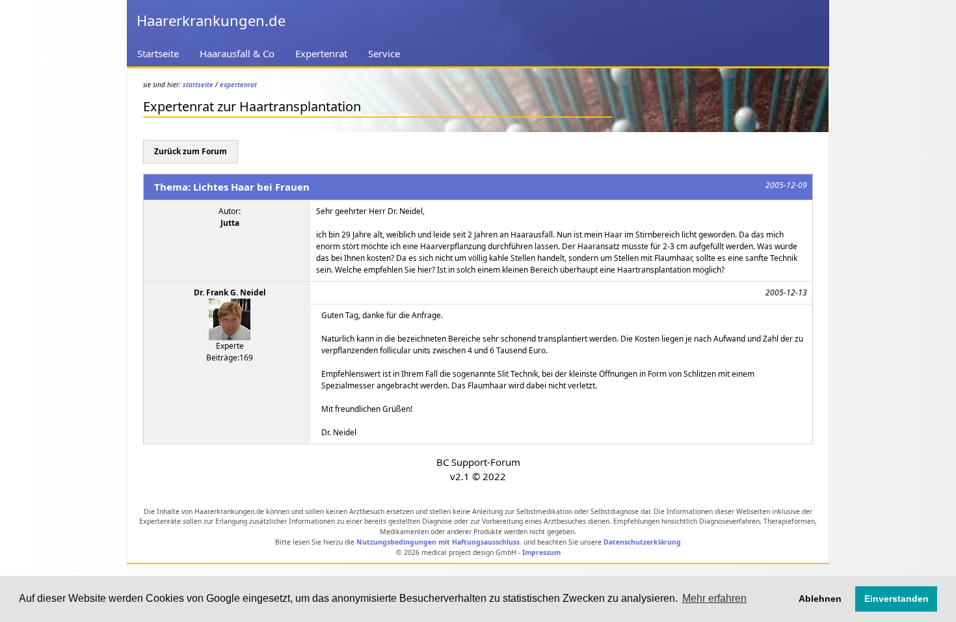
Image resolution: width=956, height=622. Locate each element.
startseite (198, 84)
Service (384, 53)
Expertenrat (321, 53)
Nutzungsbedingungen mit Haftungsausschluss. (439, 542)
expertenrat (238, 84)
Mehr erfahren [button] (714, 598)
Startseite (158, 53)
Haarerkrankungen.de (211, 20)
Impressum (541, 552)
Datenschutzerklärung (642, 542)
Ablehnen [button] (820, 598)
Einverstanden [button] (896, 598)
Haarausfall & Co (237, 53)
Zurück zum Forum (190, 151)
